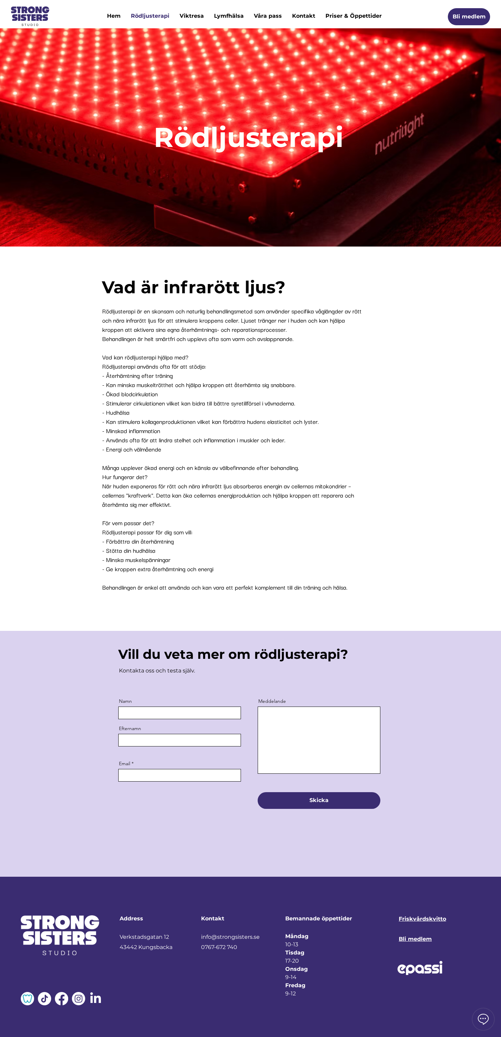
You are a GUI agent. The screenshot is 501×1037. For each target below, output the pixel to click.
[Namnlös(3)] (27, 998)
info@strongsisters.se (230, 937)
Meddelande (272, 701)
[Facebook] (61, 998)
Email (124, 763)
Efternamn (130, 728)
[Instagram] (78, 998)
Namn (125, 701)
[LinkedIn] (95, 998)
